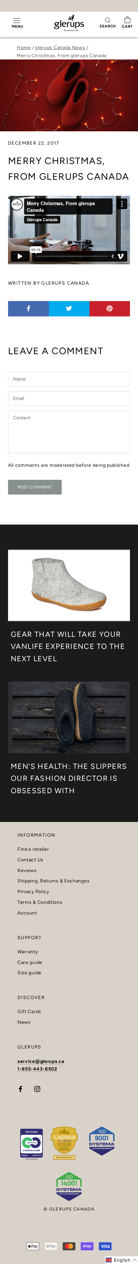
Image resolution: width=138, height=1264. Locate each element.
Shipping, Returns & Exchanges (53, 881)
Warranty (27, 952)
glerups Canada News (60, 47)
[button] (121, 1260)
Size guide (29, 973)
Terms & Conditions (40, 902)
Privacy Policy (33, 891)
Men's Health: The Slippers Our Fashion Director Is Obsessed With (69, 778)
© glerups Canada (69, 1209)
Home (24, 47)
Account (27, 913)
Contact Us (30, 860)
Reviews (27, 870)
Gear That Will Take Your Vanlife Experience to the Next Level (68, 646)
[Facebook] (20, 1088)
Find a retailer (33, 849)
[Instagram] (37, 1088)
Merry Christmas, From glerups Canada (62, 55)
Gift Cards (29, 1011)
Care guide (30, 962)
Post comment (35, 487)
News (24, 1022)
